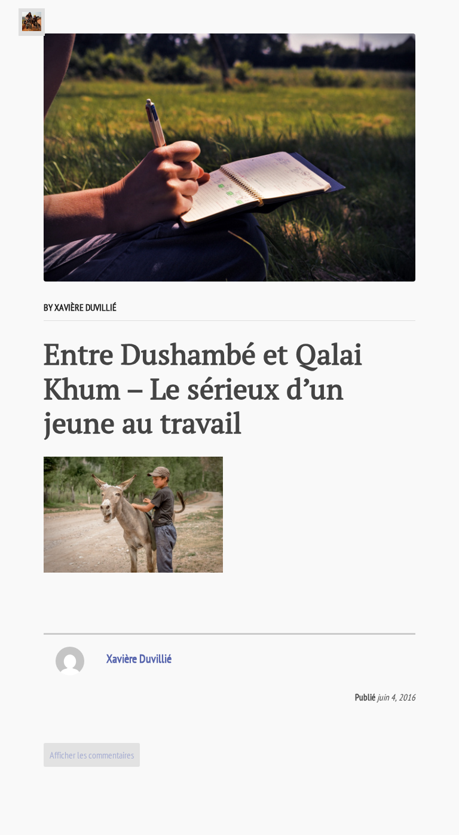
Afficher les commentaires (92, 755)
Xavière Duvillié (139, 658)
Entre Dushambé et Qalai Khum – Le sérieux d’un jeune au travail (203, 388)
